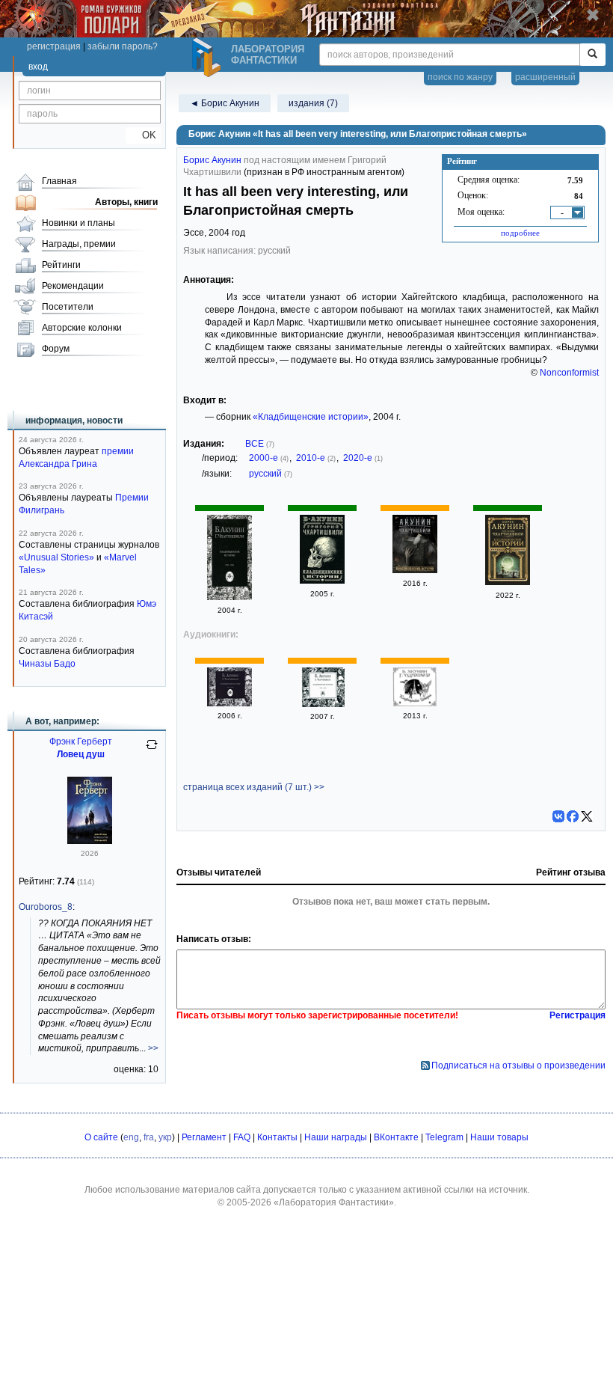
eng (131, 1137)
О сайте (101, 1137)
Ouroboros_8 (46, 907)
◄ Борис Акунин (224, 103)
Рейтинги (61, 265)
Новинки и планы (78, 223)
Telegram (444, 1137)
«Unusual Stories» (56, 557)
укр (165, 1137)
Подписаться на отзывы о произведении (518, 1065)
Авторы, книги (126, 202)
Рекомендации (73, 286)
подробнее (520, 232)
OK (143, 135)
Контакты (277, 1137)
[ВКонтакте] (558, 816)
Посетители (67, 307)
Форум (56, 348)
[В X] (587, 816)
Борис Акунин (212, 160)
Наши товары (499, 1137)
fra (149, 1137)
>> (153, 1048)
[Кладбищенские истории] (229, 597)
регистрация (54, 46)
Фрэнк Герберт (80, 741)
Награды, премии (79, 244)
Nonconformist (569, 372)
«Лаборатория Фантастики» (334, 1202)
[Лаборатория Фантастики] (208, 57)
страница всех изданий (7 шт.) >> (253, 787)
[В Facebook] (573, 816)
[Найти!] (592, 54)
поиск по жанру (460, 77)
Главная (59, 181)
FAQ (241, 1137)
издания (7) (313, 103)
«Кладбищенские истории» (311, 417)
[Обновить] (152, 750)
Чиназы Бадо (47, 663)
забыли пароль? (122, 46)
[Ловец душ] (89, 841)
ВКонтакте (396, 1137)
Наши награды (335, 1137)
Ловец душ (81, 754)
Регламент (204, 1137)
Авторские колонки (82, 327)
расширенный (545, 77)
